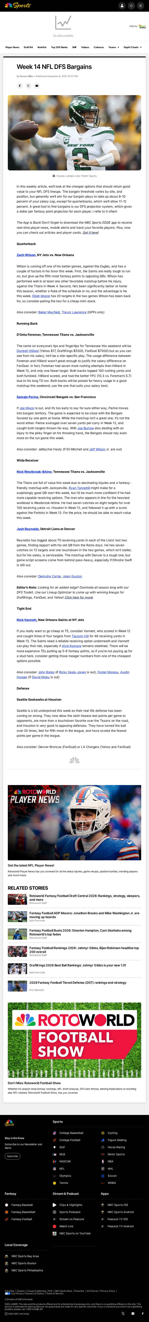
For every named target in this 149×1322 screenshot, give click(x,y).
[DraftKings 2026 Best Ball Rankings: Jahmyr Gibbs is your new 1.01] (17, 968)
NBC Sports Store (63, 1291)
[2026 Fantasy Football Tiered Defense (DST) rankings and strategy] (17, 986)
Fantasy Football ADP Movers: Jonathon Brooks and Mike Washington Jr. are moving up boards (84, 915)
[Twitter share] (28, 86)
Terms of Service (54, 1293)
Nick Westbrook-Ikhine (34, 472)
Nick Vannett (27, 620)
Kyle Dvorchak (37, 920)
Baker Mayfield (49, 312)
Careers (21, 1291)
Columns (99, 47)
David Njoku (41, 677)
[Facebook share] (20, 86)
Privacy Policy (108, 1291)
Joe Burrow (85, 428)
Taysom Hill (80, 636)
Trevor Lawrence (74, 312)
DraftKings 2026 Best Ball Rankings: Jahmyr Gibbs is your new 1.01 (77, 965)
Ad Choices (92, 1291)
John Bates (46, 672)
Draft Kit (28, 47)
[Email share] (37, 86)
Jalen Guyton (72, 576)
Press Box (79, 1291)
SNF (74, 47)
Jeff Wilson (97, 449)
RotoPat (42, 47)
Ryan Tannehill (79, 488)
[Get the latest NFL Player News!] (74, 822)
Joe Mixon (27, 408)
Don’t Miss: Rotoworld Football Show (34, 1083)
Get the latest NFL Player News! (31, 865)
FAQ (50, 1291)
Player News (12, 47)
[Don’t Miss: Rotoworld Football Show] (74, 1040)
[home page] (18, 5)
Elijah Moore (41, 296)
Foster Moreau (108, 672)
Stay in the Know (14, 1138)
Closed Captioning (36, 1291)
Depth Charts (131, 47)
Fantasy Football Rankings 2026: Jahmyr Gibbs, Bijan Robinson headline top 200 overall (84, 950)
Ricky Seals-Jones (72, 672)
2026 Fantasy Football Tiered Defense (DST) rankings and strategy (77, 982)
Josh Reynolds (28, 529)
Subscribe (12, 1156)
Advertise (10, 1291)
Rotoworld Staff (38, 903)
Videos (85, 47)
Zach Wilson (26, 255)
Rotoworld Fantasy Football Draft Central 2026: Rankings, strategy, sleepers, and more (84, 898)
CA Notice (38, 1293)
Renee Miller (27, 76)
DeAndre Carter (49, 576)
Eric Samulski (36, 990)
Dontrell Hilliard (28, 351)
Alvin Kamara (71, 646)
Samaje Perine (27, 397)
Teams (112, 47)
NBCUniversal (25, 1299)
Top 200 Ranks (59, 47)
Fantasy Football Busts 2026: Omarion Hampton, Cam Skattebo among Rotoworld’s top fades (80, 932)
